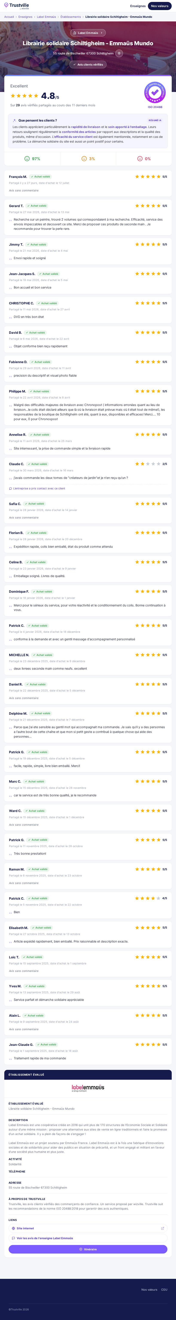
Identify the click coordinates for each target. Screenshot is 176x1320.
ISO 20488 (155, 107)
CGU (164, 1289)
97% (36, 158)
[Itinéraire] (119, 53)
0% (148, 158)
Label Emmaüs (46, 16)
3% (92, 158)
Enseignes (138, 6)
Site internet (25, 1228)
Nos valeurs (159, 6)
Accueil (9, 16)
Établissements (71, 16)
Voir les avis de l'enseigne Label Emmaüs (45, 1238)
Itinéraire (90, 1249)
